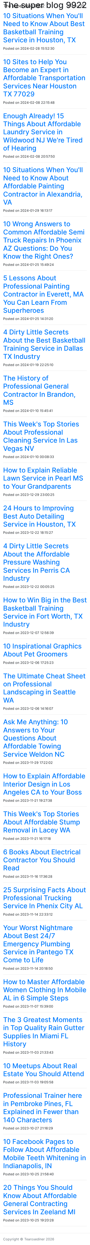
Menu (74, 5)
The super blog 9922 (24, 5)
